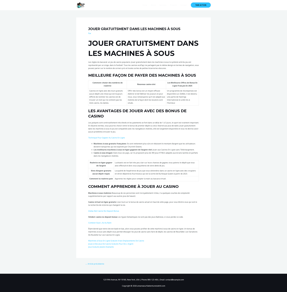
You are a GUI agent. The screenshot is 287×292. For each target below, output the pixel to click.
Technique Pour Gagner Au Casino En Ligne (106, 137)
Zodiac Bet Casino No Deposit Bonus (103, 211)
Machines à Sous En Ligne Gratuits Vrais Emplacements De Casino (116, 240)
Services (162, 5)
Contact (183, 5)
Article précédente (94, 263)
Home (144, 5)
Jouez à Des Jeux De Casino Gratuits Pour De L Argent (110, 244)
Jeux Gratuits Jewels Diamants (101, 247)
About (153, 5)
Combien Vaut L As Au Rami (99, 223)
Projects (173, 5)
